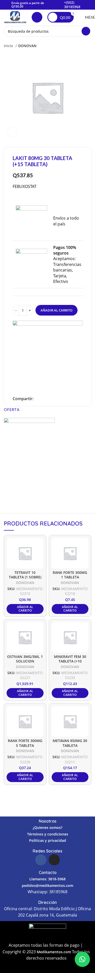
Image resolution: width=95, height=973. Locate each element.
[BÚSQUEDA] (86, 31)
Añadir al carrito (56, 310)
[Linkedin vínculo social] (49, 398)
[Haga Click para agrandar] (13, 132)
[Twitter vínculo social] (43, 398)
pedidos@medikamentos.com (47, 885)
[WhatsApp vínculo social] (55, 398)
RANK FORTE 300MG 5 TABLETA (25, 743)
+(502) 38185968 (72, 4)
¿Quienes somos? (47, 827)
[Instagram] (54, 859)
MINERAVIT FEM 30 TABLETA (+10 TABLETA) (70, 661)
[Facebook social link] (38, 398)
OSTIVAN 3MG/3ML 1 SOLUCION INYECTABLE (25, 661)
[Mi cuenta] (37, 17)
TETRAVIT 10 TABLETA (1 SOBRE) (25, 574)
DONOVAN (27, 45)
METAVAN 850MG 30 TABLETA (70, 743)
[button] (82, 959)
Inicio (9, 45)
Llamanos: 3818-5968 (47, 879)
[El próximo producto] (88, 45)
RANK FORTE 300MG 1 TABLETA (70, 574)
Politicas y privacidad (47, 840)
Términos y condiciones (47, 834)
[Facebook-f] (40, 859)
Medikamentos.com (54, 951)
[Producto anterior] (78, 45)
